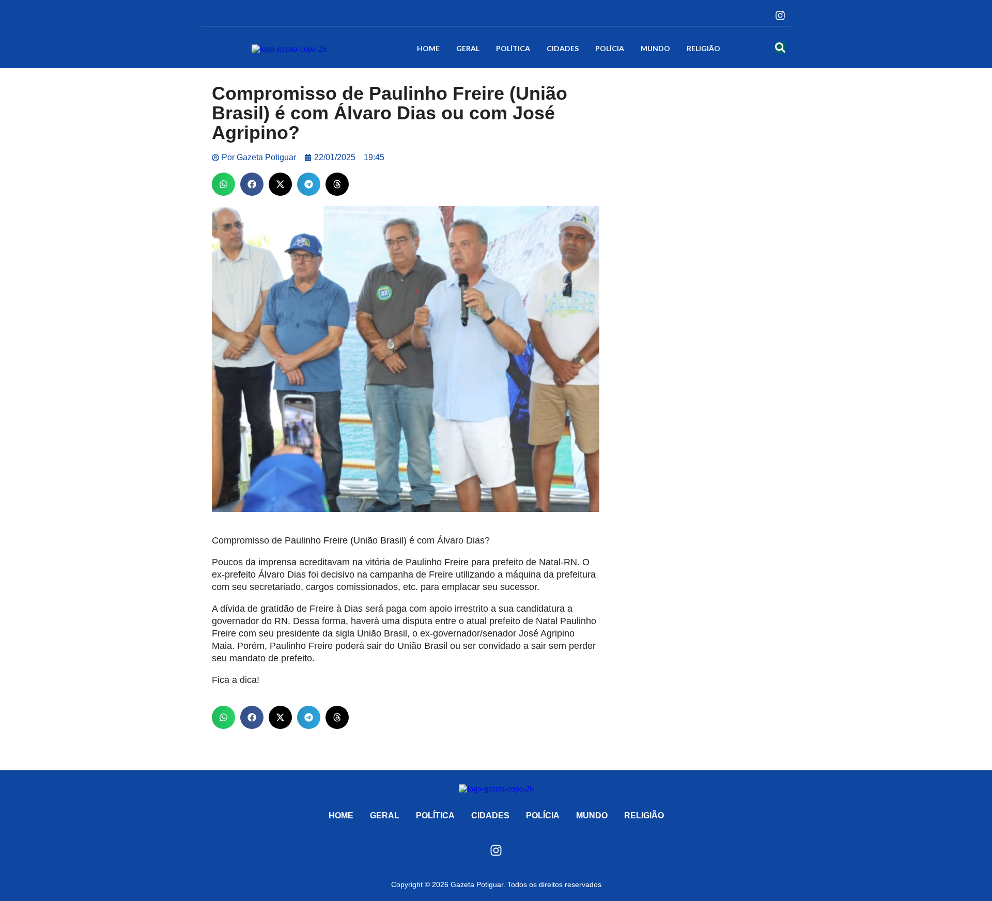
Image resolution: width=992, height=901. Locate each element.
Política (513, 48)
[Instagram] (780, 15)
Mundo (655, 48)
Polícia (609, 48)
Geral (467, 48)
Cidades (563, 48)
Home (428, 48)
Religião (703, 48)
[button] (223, 184)
